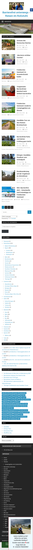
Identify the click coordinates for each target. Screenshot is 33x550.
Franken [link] (25, 49)
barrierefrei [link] (22, 393)
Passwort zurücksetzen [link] (9, 506)
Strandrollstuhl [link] (18, 414)
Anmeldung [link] (7, 501)
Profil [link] (5, 510)
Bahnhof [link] (16, 393)
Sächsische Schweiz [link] (7, 416)
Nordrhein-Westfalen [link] (10, 269)
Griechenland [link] (7, 296)
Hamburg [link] (7, 261)
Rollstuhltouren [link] (25, 165)
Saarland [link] (6, 329)
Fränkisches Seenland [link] (8, 403)
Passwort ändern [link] (8, 508)
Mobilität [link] (6, 309)
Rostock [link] (16, 412)
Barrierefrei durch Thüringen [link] (11, 377)
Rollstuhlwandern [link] (7, 412)
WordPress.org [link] (7, 432)
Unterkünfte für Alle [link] (9, 482)
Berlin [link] (6, 257)
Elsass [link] (6, 292)
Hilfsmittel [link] (7, 320)
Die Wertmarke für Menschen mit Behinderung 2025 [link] (17, 373)
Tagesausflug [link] (23, 416)
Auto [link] (6, 312)
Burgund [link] (7, 290)
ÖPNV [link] (18, 418)
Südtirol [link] (7, 303)
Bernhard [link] (19, 47)
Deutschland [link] (20, 49)
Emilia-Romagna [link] (9, 301)
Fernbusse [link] (5, 401)
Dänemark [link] (6, 241)
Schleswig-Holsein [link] (9, 277)
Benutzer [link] (6, 512)
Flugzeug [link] (7, 527)
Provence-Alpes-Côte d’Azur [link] (12, 294)
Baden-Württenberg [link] (10, 246)
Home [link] (5, 457)
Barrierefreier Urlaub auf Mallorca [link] (12, 379)
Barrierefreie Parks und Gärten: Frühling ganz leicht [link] (24, 139)
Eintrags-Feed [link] (7, 428)
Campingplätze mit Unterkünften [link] (13, 464)
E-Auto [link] (24, 397)
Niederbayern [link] (9, 252)
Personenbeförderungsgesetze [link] (10, 410)
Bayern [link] (26, 47)
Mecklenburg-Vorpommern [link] (12, 265)
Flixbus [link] (11, 401)
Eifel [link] (17, 399)
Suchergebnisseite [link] (8, 487)
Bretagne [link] (7, 288)
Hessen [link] (7, 263)
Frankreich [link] (6, 281)
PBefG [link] (11, 408)
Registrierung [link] (7, 498)
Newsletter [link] (6, 485)
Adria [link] (3, 393)
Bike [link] (6, 316)
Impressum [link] (6, 481)
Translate (13, 218)
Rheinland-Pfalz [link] (10, 149)
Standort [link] (6, 490)
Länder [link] (5, 459)
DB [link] (20, 397)
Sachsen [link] (7, 273)
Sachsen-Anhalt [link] (18, 149)
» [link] (12, 208)
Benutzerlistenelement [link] (9, 514)
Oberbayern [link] (9, 254)
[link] (16, 2)
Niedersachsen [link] (8, 267)
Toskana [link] (7, 305)
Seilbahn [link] (7, 324)
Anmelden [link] (6, 426)
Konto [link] (5, 502)
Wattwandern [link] (12, 418)
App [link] (7, 393)
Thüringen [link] (7, 279)
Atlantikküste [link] (8, 284)
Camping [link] (16, 397)
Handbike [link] (17, 403)
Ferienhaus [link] (27, 399)
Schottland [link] (6, 331)
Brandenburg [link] (20, 147)
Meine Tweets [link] (5, 535)
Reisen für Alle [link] (23, 410)
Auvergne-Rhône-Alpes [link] (11, 286)
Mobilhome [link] (12, 406)
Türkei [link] (5, 338)
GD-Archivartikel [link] (8, 495)
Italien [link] (5, 298)
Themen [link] (6, 461)
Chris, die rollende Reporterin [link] (11, 363)
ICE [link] (21, 403)
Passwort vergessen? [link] (9, 504)
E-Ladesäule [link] (5, 399)
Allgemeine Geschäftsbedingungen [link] (13, 488)
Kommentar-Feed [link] (8, 431)
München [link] (24, 406)
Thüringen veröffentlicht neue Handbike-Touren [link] (16, 385)
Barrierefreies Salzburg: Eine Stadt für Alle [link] (14, 375)
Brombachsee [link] (5, 397)
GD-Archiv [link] (6, 493)
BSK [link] (11, 397)
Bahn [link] (6, 314)
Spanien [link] (6, 333)
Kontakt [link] (6, 469)
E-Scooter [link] (12, 399)
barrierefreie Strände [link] (8, 395)
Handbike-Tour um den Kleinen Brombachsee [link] (23, 122)
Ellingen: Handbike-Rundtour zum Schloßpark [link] (24, 157)
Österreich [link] (6, 327)
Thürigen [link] (4, 418)
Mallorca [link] (7, 335)
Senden (5, 231)
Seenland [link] (4, 414)
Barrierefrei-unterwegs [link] (9, 467)
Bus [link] (6, 318)
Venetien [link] (7, 307)
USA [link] (5, 340)
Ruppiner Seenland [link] (24, 412)
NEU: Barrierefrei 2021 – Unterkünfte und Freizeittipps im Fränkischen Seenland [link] (24, 192)
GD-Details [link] (6, 496)
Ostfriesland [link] (5, 408)
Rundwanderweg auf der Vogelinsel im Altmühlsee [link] (23, 173)
